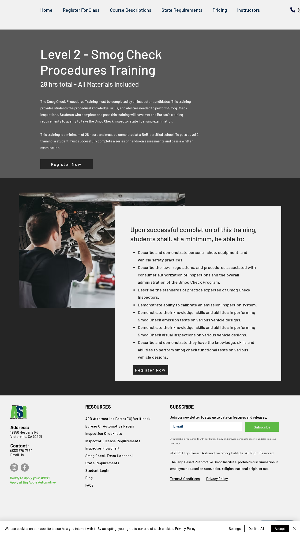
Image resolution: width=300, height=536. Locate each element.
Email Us (17, 455)
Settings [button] (235, 528)
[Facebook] (25, 467)
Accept (280, 528)
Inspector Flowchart (102, 448)
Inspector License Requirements (113, 441)
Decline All (256, 528)
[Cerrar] (294, 528)
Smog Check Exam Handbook (109, 456)
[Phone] (293, 10)
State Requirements (102, 463)
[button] (130, 10)
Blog (89, 478)
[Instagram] (14, 467)
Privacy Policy (216, 438)
